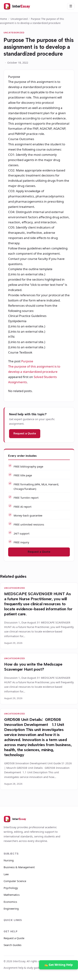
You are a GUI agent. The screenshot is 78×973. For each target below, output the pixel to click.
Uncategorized (19, 19)
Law (6, 874)
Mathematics (12, 894)
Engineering (11, 908)
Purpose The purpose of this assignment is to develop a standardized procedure (34, 366)
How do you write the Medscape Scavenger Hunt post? (33, 667)
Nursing (9, 860)
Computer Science (15, 881)
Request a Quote (24, 433)
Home (3, 19)
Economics (10, 901)
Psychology (11, 888)
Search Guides (12, 945)
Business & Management (19, 867)
